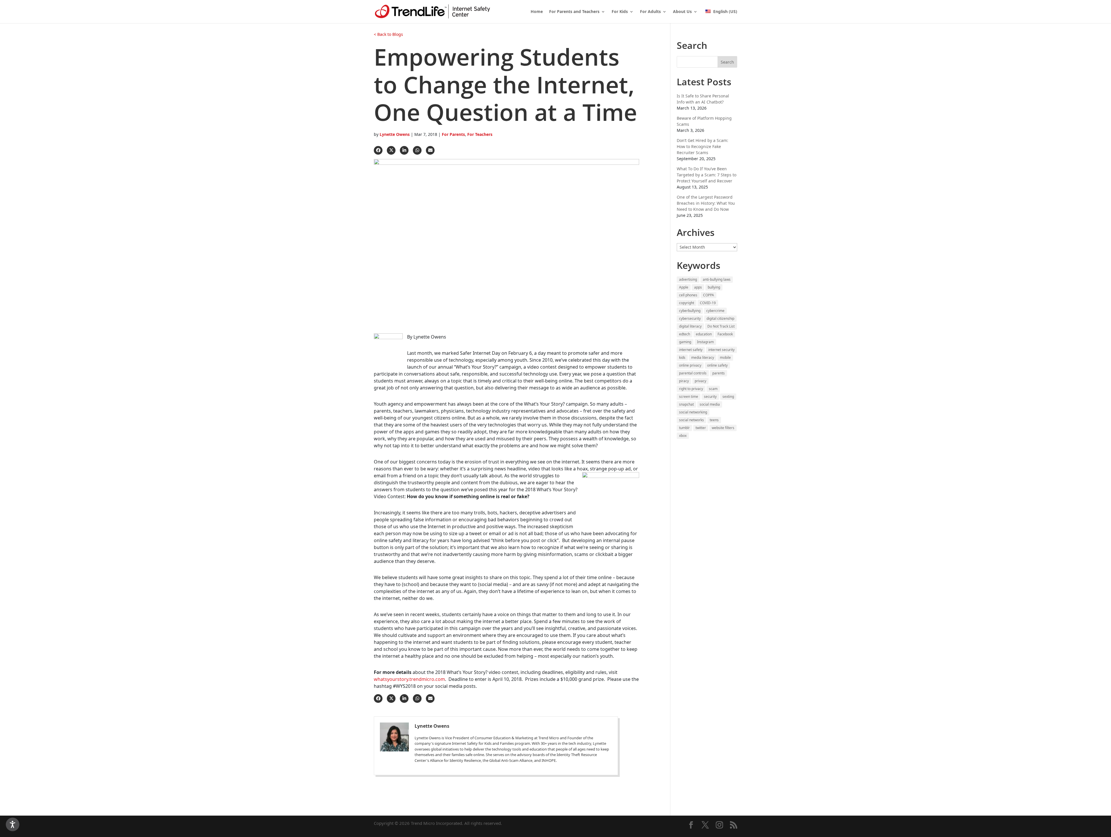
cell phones (688, 295)
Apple (683, 287)
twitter (701, 427)
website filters (723, 427)
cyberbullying (689, 310)
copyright (686, 302)
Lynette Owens (395, 134)
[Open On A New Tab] (397, 746)
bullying (714, 287)
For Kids (620, 12)
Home (537, 12)
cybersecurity (690, 318)
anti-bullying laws (717, 279)
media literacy (702, 357)
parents (718, 373)
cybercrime (715, 310)
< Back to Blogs (388, 34)
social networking (693, 412)
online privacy (690, 365)
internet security (721, 349)
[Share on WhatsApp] (417, 150)
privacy (700, 380)
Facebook (725, 334)
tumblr (684, 427)
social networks (691, 419)
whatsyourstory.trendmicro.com (409, 679)
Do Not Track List (721, 326)
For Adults (650, 12)
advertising (688, 279)
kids (682, 357)
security (710, 396)
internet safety (690, 349)
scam (713, 388)
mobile (725, 357)
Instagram (705, 341)
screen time (688, 396)
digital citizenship (720, 318)
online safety (717, 365)
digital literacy (690, 326)
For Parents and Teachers (574, 12)
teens (714, 419)
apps (698, 287)
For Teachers (479, 134)
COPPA (708, 295)
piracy (684, 380)
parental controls (693, 373)
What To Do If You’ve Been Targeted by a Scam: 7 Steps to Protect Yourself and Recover (706, 175)
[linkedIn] (404, 150)
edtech (684, 334)
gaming (685, 341)
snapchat (686, 404)
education (704, 334)
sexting (728, 396)
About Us (682, 12)
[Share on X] (391, 150)
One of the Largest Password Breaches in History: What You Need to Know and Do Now (706, 203)
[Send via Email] (430, 150)
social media (710, 404)
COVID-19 (708, 302)
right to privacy (691, 388)
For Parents (453, 134)
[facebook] (378, 150)
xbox (683, 435)
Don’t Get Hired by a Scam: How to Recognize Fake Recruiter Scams (702, 146)
